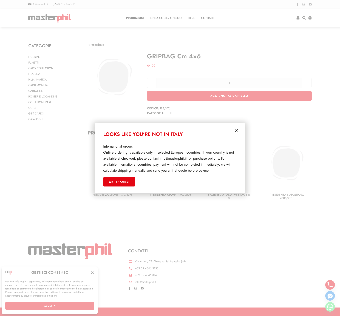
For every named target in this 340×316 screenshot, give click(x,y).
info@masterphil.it (173, 158)
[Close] (237, 130)
